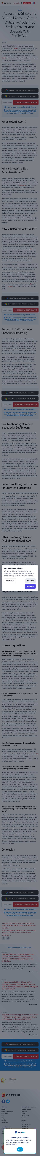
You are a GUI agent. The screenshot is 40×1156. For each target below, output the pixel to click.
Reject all (30, 581)
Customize (10, 581)
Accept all (30, 586)
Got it (20, 1149)
